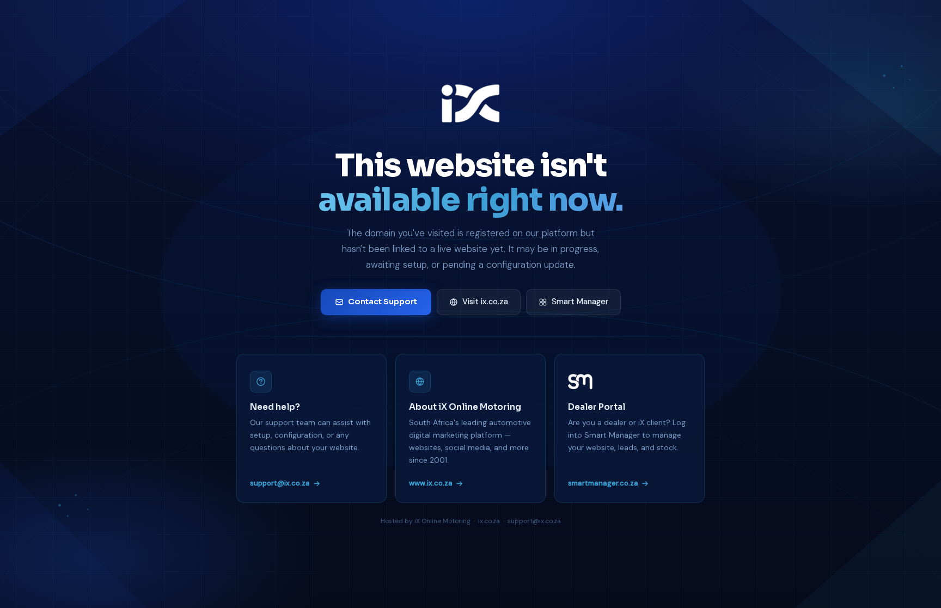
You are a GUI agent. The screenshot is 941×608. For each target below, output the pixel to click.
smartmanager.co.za (603, 483)
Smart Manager (580, 301)
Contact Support (382, 301)
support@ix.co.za (280, 483)
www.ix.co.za (431, 483)
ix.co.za (489, 521)
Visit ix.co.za (485, 301)
